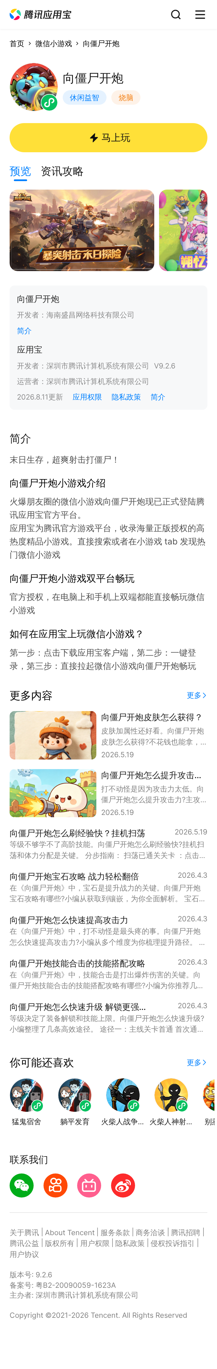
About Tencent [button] (70, 1232)
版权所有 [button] (59, 1243)
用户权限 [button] (95, 1243)
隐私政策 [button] (126, 396)
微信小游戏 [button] (53, 43)
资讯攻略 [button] (62, 170)
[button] (40, 14)
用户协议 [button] (24, 1254)
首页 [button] (17, 43)
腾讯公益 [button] (24, 1243)
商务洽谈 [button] (150, 1232)
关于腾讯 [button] (24, 1232)
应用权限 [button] (87, 396)
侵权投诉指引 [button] (173, 1243)
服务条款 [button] (115, 1232)
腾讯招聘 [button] (185, 1232)
